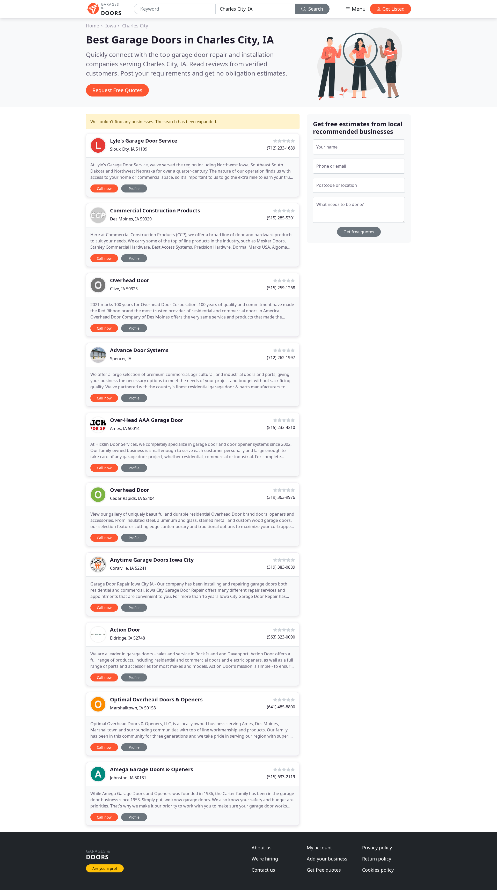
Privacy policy (377, 847)
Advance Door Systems (139, 350)
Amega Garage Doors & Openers (151, 769)
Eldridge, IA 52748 (127, 638)
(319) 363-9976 (281, 497)
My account (319, 847)
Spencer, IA (120, 358)
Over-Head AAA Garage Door (146, 420)
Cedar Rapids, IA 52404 (132, 498)
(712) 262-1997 (281, 357)
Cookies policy (378, 870)
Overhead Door (129, 280)
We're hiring (265, 859)
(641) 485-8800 (281, 707)
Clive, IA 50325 (124, 289)
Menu (358, 8)
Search (315, 9)
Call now (104, 188)
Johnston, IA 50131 (128, 778)
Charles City (135, 26)
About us (262, 847)
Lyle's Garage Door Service (143, 140)
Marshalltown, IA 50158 (133, 708)
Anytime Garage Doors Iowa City (152, 559)
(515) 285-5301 (281, 218)
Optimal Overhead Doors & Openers (156, 699)
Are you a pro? (104, 868)
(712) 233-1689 (281, 148)
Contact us (263, 870)
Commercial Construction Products (155, 210)
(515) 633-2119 (281, 777)
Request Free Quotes (117, 90)
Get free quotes (358, 232)
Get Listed (393, 9)
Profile (134, 188)
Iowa (110, 26)
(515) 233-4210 (281, 427)
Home (92, 26)
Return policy (376, 859)
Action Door (125, 629)
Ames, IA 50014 (125, 428)
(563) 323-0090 (281, 637)
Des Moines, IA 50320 (131, 219)
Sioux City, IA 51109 (128, 149)
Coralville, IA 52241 (128, 568)
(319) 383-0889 (281, 567)
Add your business (327, 859)
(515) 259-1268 (281, 288)
